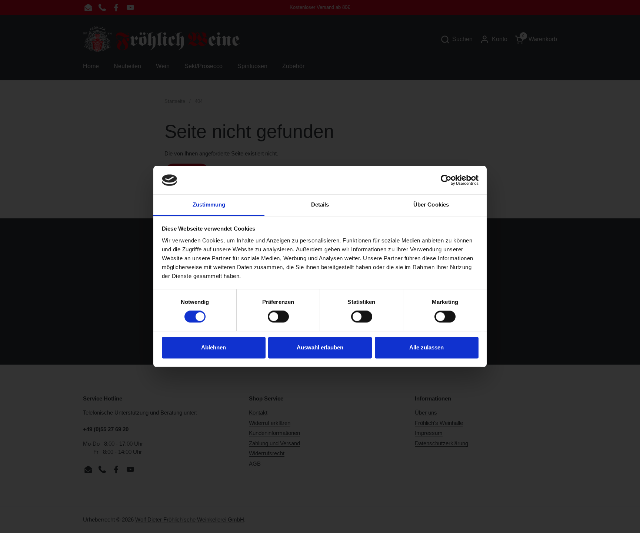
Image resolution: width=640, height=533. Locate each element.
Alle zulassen (426, 347)
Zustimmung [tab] (209, 204)
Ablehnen (213, 347)
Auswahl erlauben (320, 347)
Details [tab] (320, 204)
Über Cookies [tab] (431, 204)
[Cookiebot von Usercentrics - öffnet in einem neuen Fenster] (446, 180)
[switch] (278, 317)
